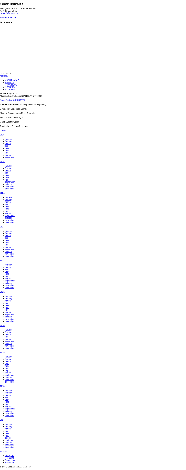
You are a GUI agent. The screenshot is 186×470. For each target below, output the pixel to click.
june (7, 150)
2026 (2, 135)
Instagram (9, 456)
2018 (2, 386)
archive (3, 451)
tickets (3, 130)
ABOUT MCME (12, 80)
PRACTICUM (11, 85)
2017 (2, 420)
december (9, 189)
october (8, 184)
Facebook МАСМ (8, 17)
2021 (2, 292)
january (8, 139)
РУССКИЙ (10, 89)
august (8, 155)
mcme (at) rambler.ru (9, 13)
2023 (2, 227)
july (6, 153)
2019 (2, 352)
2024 (2, 193)
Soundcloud (10, 460)
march (8, 144)
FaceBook (9, 462)
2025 (2, 162)
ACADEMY (10, 87)
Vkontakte (9, 458)
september (10, 157)
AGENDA (9, 82)
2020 (2, 326)
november (9, 186)
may (7, 148)
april (7, 146)
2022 (2, 260)
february (8, 141)
